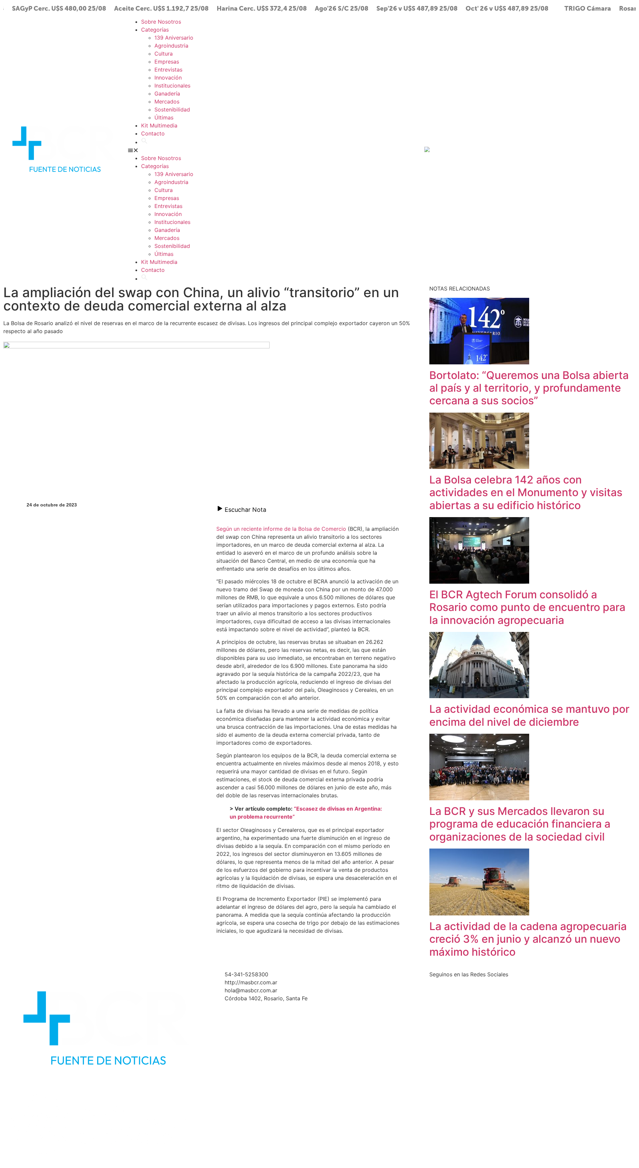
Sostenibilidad (172, 109)
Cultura (163, 53)
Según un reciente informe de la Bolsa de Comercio (281, 528)
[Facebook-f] (556, 149)
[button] (144, 142)
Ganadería (167, 93)
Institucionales (172, 85)
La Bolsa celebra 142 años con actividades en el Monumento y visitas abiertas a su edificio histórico (525, 492)
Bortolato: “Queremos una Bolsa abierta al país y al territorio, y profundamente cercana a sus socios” (529, 388)
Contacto (153, 133)
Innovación (168, 77)
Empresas (166, 61)
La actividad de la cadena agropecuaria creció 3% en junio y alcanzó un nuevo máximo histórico (528, 939)
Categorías (155, 29)
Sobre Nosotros (161, 21)
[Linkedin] (592, 149)
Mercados (166, 101)
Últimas (163, 117)
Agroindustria (171, 45)
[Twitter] (519, 149)
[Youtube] (574, 149)
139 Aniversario (173, 37)
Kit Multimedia (159, 125)
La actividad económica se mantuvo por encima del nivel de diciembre (529, 715)
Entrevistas (168, 69)
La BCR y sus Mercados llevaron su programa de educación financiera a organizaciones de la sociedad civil (519, 824)
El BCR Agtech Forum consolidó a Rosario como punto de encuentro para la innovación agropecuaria (527, 607)
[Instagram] (538, 149)
